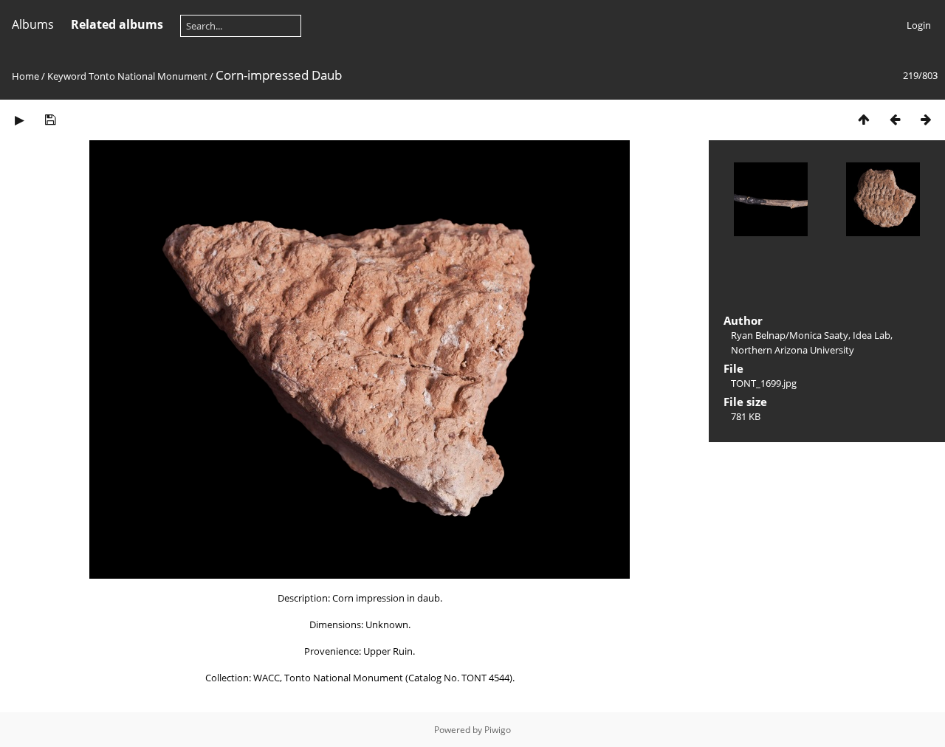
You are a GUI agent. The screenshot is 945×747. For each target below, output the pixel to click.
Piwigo (497, 729)
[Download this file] (50, 119)
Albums (33, 24)
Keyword (66, 76)
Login (919, 25)
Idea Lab (871, 335)
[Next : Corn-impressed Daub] (925, 119)
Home (25, 76)
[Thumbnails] (863, 119)
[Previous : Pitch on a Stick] (894, 119)
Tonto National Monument (148, 76)
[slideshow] (19, 119)
